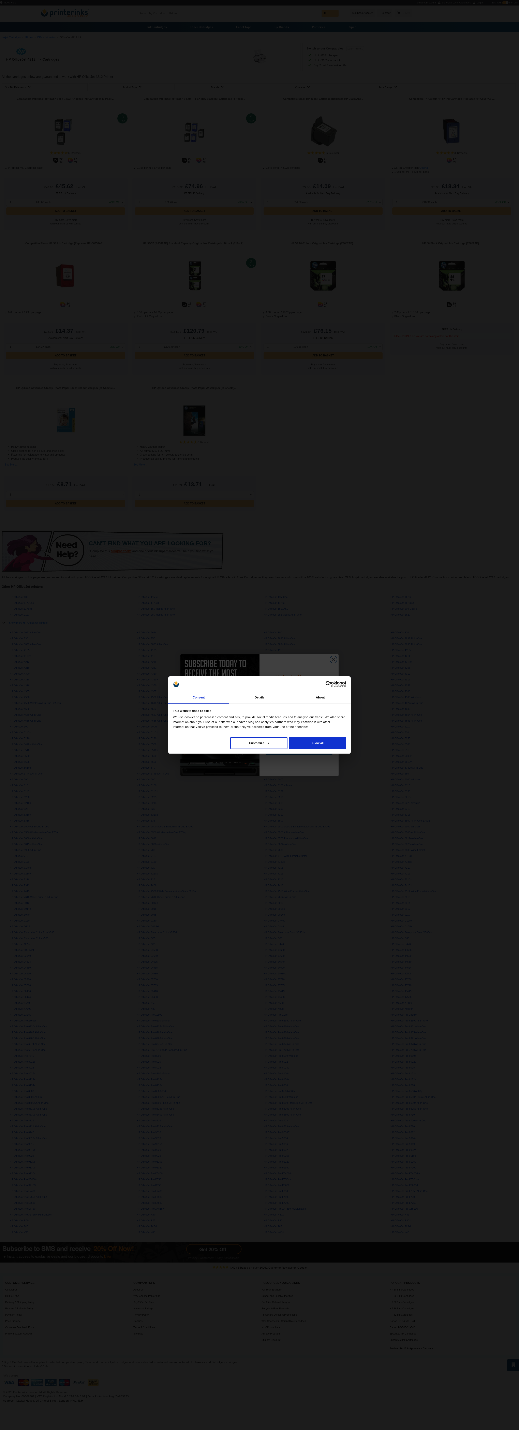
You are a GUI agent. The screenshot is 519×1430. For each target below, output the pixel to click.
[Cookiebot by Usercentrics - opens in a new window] (328, 684)
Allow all (317, 743)
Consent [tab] (199, 697)
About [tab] (320, 697)
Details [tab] (260, 697)
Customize (256, 743)
